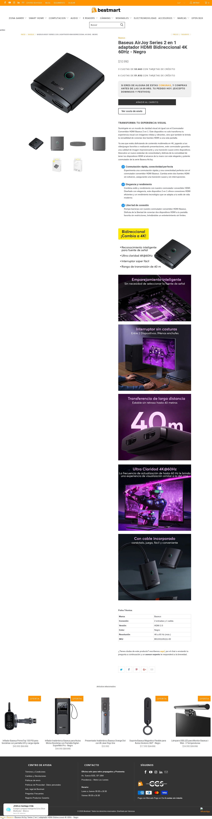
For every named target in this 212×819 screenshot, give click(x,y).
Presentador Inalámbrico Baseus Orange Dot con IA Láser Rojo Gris (105, 716)
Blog (47, 3)
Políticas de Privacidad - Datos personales (43, 785)
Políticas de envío (32, 780)
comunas (165, 85)
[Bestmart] (106, 10)
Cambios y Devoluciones (35, 776)
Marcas (181, 18)
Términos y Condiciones (35, 772)
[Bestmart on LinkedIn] (18, 3)
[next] (110, 83)
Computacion (57, 18)
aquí (162, 651)
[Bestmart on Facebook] (5, 3)
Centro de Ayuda (34, 3)
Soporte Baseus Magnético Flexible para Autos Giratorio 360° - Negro (147, 716)
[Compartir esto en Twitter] (121, 670)
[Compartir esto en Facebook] (129, 670)
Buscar (71, 3)
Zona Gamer (17, 18)
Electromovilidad (145, 18)
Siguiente (185, 34)
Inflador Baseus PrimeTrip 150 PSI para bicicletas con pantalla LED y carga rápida (20, 716)
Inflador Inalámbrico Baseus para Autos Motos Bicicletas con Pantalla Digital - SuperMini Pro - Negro (62, 716)
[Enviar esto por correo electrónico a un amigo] (152, 670)
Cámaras (105, 18)
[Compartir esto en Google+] (144, 670)
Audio (75, 18)
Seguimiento (59, 3)
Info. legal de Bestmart (34, 789)
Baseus (121, 38)
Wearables (123, 18)
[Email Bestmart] (23, 3)
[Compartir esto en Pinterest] (137, 670)
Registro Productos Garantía (37, 798)
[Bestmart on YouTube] (9, 3)
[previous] (26, 83)
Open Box (197, 18)
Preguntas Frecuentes (34, 794)
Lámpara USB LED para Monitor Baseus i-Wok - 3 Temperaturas (190, 716)
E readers (89, 18)
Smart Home (37, 18)
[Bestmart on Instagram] (14, 3)
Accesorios (165, 18)
